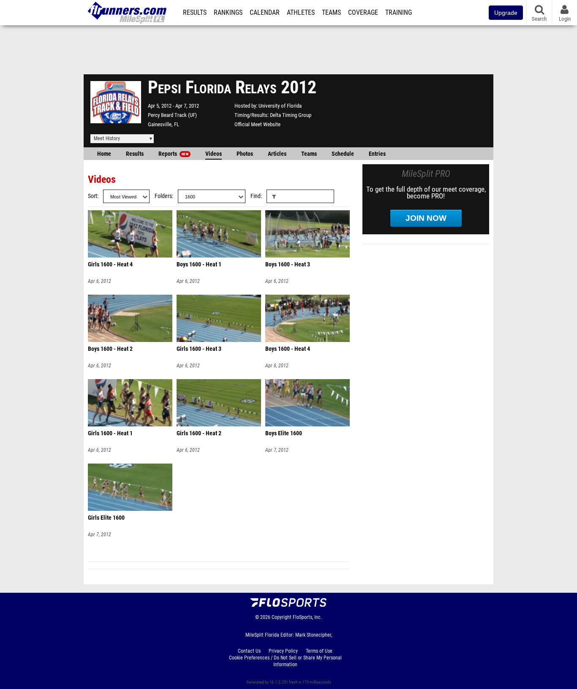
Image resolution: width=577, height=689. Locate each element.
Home (104, 153)
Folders (163, 196)
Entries (377, 153)
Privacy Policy (283, 651)
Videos (213, 153)
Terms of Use (319, 651)
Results (195, 12)
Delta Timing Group (290, 115)
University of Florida (280, 106)
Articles (277, 153)
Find (255, 196)
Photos (245, 153)
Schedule (343, 153)
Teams (331, 12)
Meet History (107, 138)
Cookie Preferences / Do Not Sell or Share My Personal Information (285, 661)
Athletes (301, 12)
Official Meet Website (257, 124)
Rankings (228, 12)
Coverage (363, 12)
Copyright (281, 617)
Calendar (265, 12)
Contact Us (249, 651)
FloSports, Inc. (307, 617)
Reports (173, 153)
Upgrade (505, 12)
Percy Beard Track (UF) (172, 115)
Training (398, 12)
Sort (92, 196)
